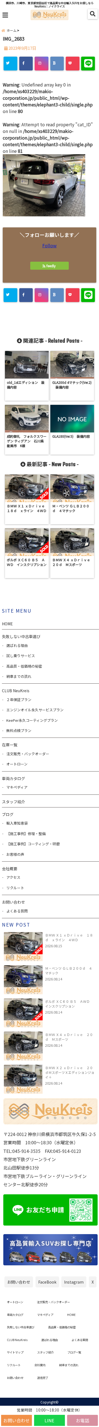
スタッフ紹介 (13, 801)
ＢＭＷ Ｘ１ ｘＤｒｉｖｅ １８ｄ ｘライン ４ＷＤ (69, 937)
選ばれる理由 (17, 645)
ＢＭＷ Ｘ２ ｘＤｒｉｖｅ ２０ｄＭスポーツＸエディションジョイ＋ (69, 1072)
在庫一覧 (9, 744)
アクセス (13, 877)
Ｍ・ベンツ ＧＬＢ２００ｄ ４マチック (68, 970)
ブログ (7, 814)
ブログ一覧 (74, 1352)
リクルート (15, 887)
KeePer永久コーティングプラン (32, 720)
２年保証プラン (18, 699)
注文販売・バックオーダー (27, 753)
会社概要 (9, 868)
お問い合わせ (16, 1420)
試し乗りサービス (20, 655)
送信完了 (42, 1378)
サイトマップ (15, 1352)
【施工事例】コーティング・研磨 (33, 843)
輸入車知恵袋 (17, 823)
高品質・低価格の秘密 (24, 666)
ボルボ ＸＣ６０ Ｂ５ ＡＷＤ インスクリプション (69, 1003)
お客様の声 (15, 854)
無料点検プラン (18, 730)
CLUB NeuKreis (17, 1340)
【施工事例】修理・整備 (26, 833)
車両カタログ (13, 778)
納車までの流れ (18, 676)
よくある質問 (17, 911)
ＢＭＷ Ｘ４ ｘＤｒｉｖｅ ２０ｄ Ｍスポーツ (69, 1037)
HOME (7, 623)
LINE (49, 1420)
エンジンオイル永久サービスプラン (35, 709)
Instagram (74, 1282)
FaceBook (47, 1282)
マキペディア (17, 787)
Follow (49, 245)
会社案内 (39, 1365)
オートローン (17, 764)
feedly (51, 265)
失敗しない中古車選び (21, 636)
